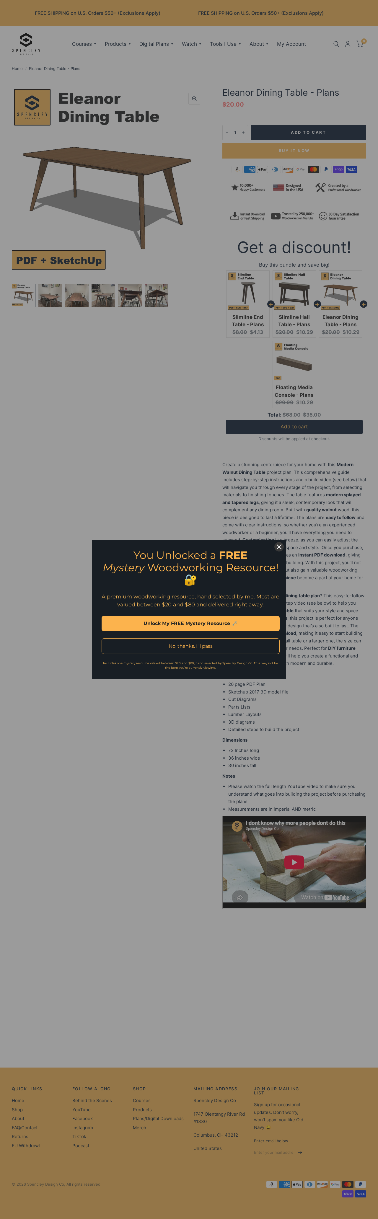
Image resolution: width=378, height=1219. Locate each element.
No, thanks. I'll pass (191, 646)
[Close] (279, 547)
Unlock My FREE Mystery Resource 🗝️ (190, 623)
